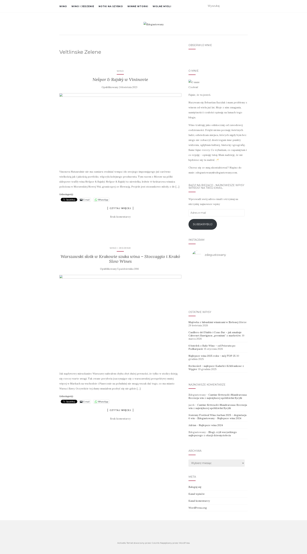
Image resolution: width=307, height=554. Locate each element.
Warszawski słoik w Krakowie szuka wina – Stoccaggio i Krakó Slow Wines (120, 259)
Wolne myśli (162, 6)
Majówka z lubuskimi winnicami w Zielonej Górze (217, 322)
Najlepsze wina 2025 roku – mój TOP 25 (212, 355)
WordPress (184, 543)
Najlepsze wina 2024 (229, 418)
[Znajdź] (245, 6)
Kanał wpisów (196, 493)
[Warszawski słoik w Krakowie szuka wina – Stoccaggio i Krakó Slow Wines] (120, 321)
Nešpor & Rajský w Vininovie (120, 79)
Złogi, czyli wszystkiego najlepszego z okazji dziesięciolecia (212, 434)
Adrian (192, 425)
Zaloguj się (194, 487)
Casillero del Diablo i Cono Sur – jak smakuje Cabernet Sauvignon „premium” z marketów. (215, 334)
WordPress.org (197, 507)
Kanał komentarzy (199, 500)
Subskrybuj (202, 224)
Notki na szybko (111, 6)
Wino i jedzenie (82, 6)
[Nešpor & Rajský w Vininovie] (120, 129)
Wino (63, 6)
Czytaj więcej (120, 208)
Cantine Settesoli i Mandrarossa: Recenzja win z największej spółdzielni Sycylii (217, 396)
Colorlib (156, 543)
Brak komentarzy (120, 216)
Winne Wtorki (137, 6)
